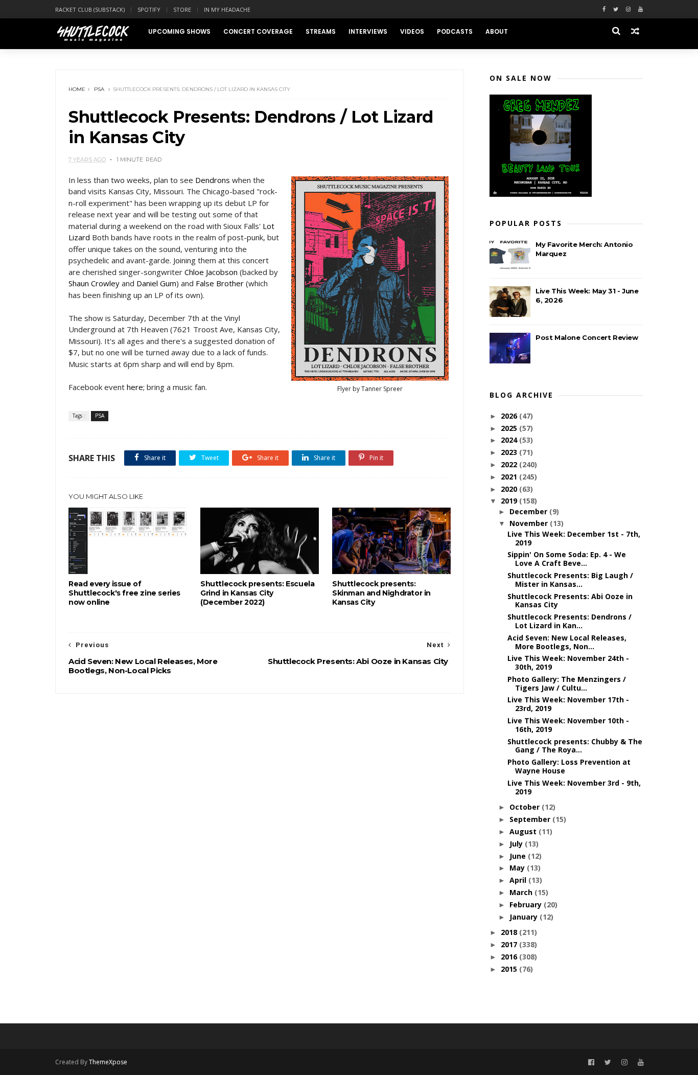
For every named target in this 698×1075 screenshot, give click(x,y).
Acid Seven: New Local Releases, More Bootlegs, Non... (566, 642)
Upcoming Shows (179, 31)
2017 (510, 944)
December (529, 511)
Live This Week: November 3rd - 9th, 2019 (574, 787)
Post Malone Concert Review (587, 337)
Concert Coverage (258, 31)
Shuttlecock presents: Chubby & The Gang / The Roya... (574, 746)
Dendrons (212, 180)
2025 (510, 428)
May (518, 868)
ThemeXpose (108, 1062)
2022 (510, 464)
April (518, 880)
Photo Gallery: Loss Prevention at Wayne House (569, 766)
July (517, 844)
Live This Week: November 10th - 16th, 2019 (568, 725)
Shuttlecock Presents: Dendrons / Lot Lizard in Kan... (569, 621)
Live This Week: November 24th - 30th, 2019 (568, 662)
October (525, 807)
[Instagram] (628, 9)
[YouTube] (641, 1062)
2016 (510, 957)
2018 (510, 932)
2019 (510, 501)
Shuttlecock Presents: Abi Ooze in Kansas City (570, 600)
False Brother (220, 283)
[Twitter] (615, 9)
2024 (510, 440)
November (529, 523)
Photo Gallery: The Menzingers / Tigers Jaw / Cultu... (566, 683)
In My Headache (227, 9)
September (530, 819)
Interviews (367, 31)
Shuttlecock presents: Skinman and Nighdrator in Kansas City (381, 593)
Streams (321, 31)
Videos (412, 31)
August (524, 831)
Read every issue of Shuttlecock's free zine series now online (124, 593)
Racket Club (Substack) (90, 9)
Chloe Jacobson (211, 272)
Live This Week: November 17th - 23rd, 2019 (568, 704)
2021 (510, 477)
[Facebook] (604, 9)
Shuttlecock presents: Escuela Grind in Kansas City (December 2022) (257, 593)
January (524, 917)
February (526, 904)
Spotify (148, 9)
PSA (99, 89)
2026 (510, 416)
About (496, 31)
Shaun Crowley (94, 283)
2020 (510, 489)
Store (182, 9)
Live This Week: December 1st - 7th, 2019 (573, 538)
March (521, 892)
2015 (510, 969)
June (518, 856)
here (135, 387)
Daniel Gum (156, 283)
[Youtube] (640, 9)
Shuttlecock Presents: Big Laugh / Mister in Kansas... (570, 579)
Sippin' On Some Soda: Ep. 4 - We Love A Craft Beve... (566, 559)
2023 (510, 452)
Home (76, 89)
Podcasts (455, 31)
